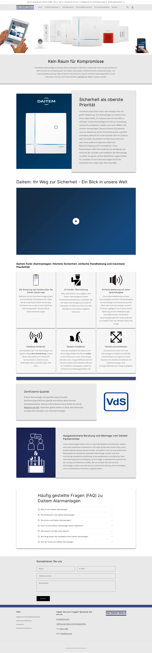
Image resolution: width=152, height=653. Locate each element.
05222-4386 (63, 629)
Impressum (20, 624)
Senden (43, 598)
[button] (52, 7)
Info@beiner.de (66, 633)
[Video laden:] (76, 221)
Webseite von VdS (31, 407)
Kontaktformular (62, 619)
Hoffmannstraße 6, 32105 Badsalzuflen (71, 624)
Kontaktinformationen (24, 628)
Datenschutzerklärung (24, 621)
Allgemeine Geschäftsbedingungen (28, 617)
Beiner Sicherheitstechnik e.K (78, 648)
